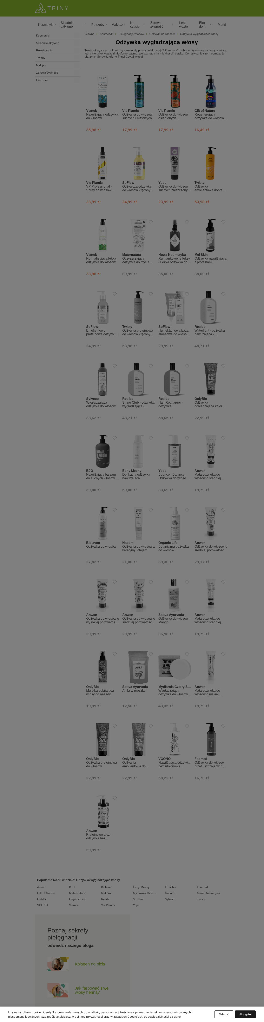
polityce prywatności (89, 1016)
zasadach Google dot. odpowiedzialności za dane (147, 1016)
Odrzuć (224, 1014)
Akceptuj (245, 1014)
